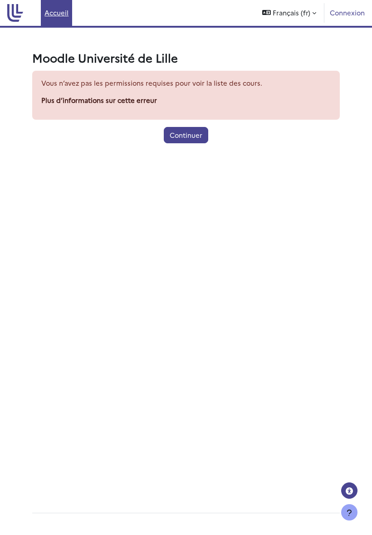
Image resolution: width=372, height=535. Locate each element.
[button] (289, 13)
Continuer (186, 135)
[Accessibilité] (349, 490)
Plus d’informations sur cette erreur (99, 100)
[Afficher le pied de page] (349, 512)
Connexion (347, 12)
